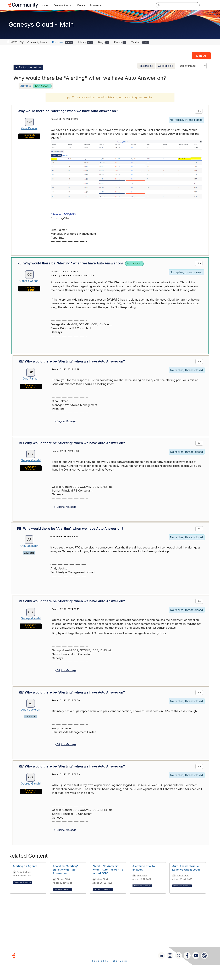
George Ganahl (29, 280)
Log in (207, 5)
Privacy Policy (121, 955)
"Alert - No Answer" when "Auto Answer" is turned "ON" (107, 869)
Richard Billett (64, 879)
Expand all (146, 65)
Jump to (34, 85)
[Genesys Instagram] (170, 955)
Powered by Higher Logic (110, 961)
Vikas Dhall (102, 879)
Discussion (62, 42)
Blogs (103, 42)
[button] (63, 5)
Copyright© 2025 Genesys (37, 955)
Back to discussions (29, 67)
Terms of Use (98, 955)
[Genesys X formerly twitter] (178, 955)
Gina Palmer (29, 128)
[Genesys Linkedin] (161, 955)
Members (139, 42)
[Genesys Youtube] (195, 955)
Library (85, 42)
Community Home (37, 42)
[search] (159, 5)
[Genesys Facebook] (187, 955)
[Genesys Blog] (204, 955)
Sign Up (201, 55)
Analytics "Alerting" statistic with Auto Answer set (66, 869)
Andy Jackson (29, 545)
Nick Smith (142, 875)
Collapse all (165, 65)
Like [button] (199, 111)
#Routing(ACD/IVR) (63, 214)
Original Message (66, 421)
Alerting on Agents (25, 866)
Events (119, 42)
